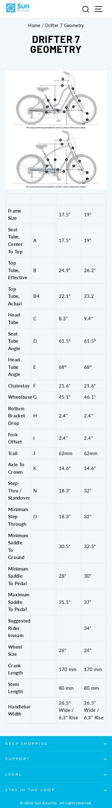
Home (34, 25)
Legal (13, 774)
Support (17, 758)
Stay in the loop (30, 789)
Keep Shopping (27, 743)
